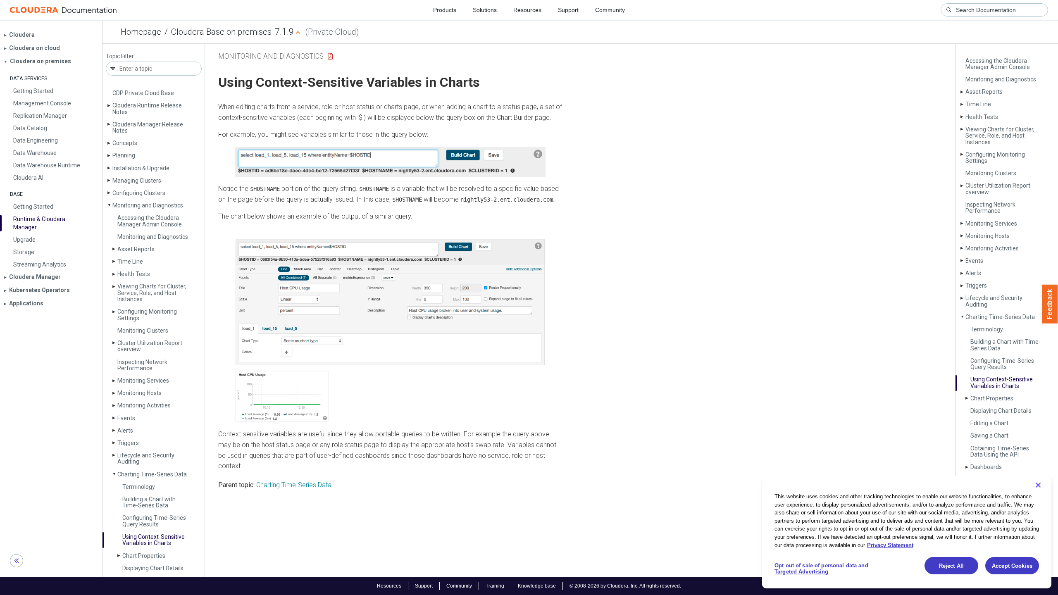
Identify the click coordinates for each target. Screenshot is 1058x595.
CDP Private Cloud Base (143, 93)
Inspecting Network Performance (142, 365)
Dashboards (986, 467)
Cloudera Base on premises (221, 32)
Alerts (125, 430)
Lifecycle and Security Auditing (145, 458)
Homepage (141, 32)
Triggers (128, 443)
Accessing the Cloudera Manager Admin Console (149, 220)
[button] (390, 162)
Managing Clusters (136, 180)
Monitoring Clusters (142, 330)
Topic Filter (120, 56)
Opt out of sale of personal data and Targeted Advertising (821, 568)
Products (444, 10)
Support (568, 10)
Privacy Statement (890, 545)
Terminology (138, 486)
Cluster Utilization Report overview (149, 346)
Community (610, 10)
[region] (906, 532)
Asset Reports (136, 249)
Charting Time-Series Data (152, 474)
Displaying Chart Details (152, 568)
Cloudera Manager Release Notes (147, 127)
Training (495, 586)
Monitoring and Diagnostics (147, 205)
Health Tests (133, 274)
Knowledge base (537, 586)
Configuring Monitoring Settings (147, 314)
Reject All (951, 566)
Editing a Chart (989, 423)
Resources (527, 10)
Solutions (485, 10)
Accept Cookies (1012, 566)
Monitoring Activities (144, 405)
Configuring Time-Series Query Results (154, 520)
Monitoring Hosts (139, 393)
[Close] (1038, 485)
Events (126, 418)
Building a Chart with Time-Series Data (149, 502)
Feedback (1050, 304)
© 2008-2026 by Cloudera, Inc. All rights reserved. (625, 586)
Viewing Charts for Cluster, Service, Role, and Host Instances (151, 292)
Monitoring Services (143, 380)
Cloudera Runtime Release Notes (147, 108)
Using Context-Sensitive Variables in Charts (153, 539)
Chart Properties (143, 555)
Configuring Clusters (138, 193)
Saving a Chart (989, 435)
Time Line (130, 261)
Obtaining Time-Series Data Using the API (999, 451)
